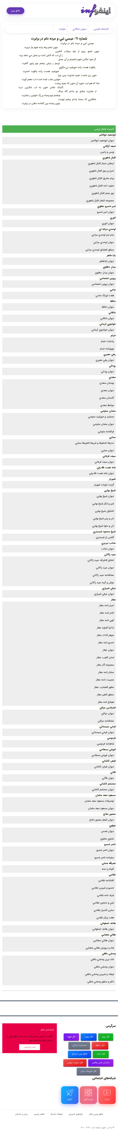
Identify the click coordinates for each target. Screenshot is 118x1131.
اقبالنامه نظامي (106, 880)
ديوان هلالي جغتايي (103, 940)
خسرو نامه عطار (106, 643)
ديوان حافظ (108, 307)
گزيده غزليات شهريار (104, 485)
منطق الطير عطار (105, 695)
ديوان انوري (108, 223)
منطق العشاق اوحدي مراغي (99, 250)
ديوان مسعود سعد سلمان (101, 808)
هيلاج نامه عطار (106, 702)
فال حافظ (100, 1045)
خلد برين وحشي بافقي (102, 959)
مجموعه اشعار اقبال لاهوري (100, 201)
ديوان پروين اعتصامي (103, 284)
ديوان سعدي (107, 390)
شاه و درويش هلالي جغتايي (100, 948)
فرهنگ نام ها (56, 1114)
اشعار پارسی (39, 1114)
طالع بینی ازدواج (79, 1054)
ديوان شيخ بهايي (105, 496)
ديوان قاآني (108, 778)
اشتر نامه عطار (107, 613)
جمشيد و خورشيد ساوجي (101, 417)
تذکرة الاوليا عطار (105, 628)
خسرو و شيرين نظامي (103, 888)
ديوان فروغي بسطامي (103, 755)
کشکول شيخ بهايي (104, 511)
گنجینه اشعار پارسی (104, 129)
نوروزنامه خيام (107, 349)
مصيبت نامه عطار (105, 680)
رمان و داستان (21, 1114)
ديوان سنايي (107, 450)
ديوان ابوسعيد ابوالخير (102, 141)
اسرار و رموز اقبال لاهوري (101, 171)
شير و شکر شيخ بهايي (103, 504)
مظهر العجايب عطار (104, 687)
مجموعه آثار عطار (105, 665)
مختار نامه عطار (106, 672)
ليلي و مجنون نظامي (103, 903)
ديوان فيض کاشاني (104, 767)
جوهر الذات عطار (105, 635)
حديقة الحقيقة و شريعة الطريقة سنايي (94, 443)
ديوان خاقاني (79, 29)
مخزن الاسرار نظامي (104, 910)
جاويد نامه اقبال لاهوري (102, 186)
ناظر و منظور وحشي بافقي (100, 982)
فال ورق (105, 1037)
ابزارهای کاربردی (76, 1114)
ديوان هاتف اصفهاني (103, 929)
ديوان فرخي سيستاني (103, 732)
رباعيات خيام (107, 341)
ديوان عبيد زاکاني (105, 568)
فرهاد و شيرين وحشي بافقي (99, 974)
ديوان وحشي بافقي (104, 967)
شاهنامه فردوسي (105, 744)
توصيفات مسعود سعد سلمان (99, 801)
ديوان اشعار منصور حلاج (101, 820)
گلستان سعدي (106, 398)
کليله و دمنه (108, 869)
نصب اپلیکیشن (29, 1047)
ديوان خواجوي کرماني (102, 330)
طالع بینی (15, 10)
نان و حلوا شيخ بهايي (103, 526)
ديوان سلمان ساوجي (103, 424)
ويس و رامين (107, 152)
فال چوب (88, 1037)
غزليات (62, 29)
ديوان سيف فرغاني (104, 462)
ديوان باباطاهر (107, 261)
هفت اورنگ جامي (105, 295)
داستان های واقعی (101, 1062)
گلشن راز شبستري (105, 537)
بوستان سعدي (107, 383)
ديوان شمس (107, 831)
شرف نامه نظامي (105, 895)
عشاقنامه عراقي (106, 721)
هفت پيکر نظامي (105, 918)
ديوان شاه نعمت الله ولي (101, 473)
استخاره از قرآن (79, 1045)
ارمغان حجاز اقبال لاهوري (101, 163)
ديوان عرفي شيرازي (104, 594)
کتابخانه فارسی (101, 29)
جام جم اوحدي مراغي (103, 235)
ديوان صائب (107, 549)
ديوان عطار (108, 650)
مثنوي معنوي (107, 839)
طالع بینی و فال (96, 1114)
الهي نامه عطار (106, 620)
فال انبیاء (101, 1054)
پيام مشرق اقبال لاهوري (101, 178)
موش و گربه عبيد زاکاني (102, 583)
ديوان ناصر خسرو (105, 850)
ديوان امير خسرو (105, 212)
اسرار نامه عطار (106, 605)
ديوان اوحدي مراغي (103, 242)
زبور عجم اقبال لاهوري (103, 193)
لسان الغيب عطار (105, 657)
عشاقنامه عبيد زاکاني (103, 575)
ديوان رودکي (107, 372)
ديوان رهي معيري (105, 360)
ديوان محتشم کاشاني (103, 789)
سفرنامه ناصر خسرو (104, 858)
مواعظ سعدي (107, 405)
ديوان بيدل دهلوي (104, 273)
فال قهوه (71, 1037)
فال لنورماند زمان (88, 1071)
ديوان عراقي (107, 713)
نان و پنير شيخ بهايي (103, 518)
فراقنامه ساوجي (106, 432)
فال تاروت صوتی (75, 1062)
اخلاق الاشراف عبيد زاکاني (100, 560)
